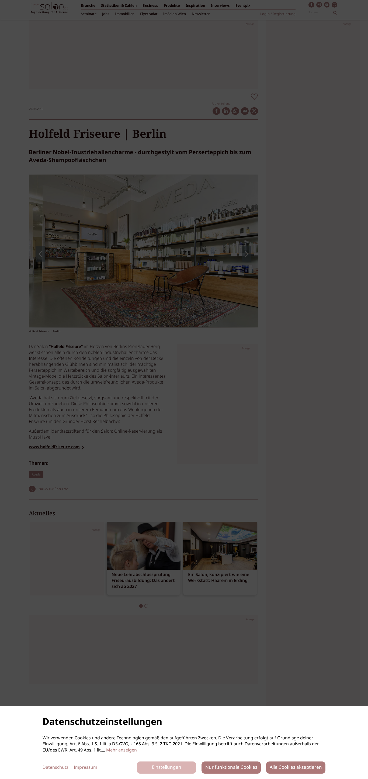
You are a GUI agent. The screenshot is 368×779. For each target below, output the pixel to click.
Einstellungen (166, 767)
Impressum (85, 767)
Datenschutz (55, 767)
